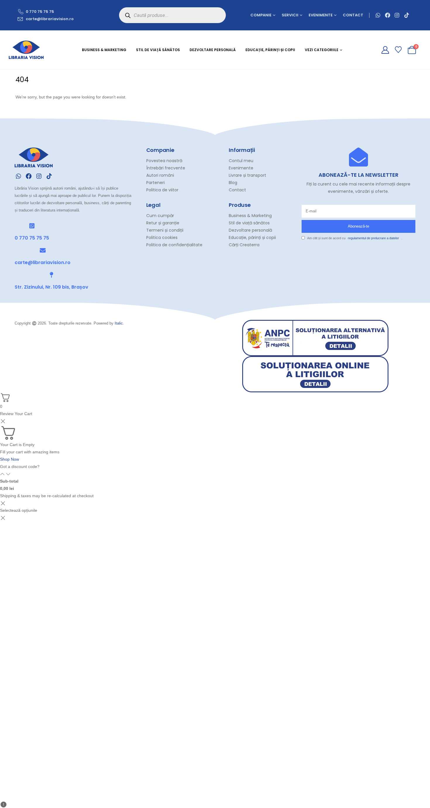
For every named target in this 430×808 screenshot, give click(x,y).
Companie (260, 15)
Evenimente (321, 15)
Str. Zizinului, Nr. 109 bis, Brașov (51, 287)
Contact (353, 15)
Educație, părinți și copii (270, 49)
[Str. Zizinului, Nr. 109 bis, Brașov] (51, 275)
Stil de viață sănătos (158, 49)
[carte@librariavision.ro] (43, 250)
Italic (119, 323)
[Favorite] (398, 49)
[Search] (128, 15)
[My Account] (385, 50)
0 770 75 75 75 (32, 238)
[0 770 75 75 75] (32, 226)
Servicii (290, 15)
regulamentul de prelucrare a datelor (373, 238)
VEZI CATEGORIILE (321, 49)
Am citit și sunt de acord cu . (354, 238)
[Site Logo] (26, 50)
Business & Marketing (104, 49)
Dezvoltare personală (213, 49)
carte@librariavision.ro (42, 262)
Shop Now (9, 459)
